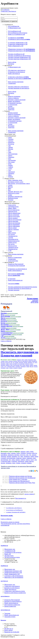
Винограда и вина (13, 193)
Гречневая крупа (13, 206)
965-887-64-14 (8, 628)
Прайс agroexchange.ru (15, 270)
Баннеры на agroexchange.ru (12, 601)
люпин (16, 362)
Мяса (9, 188)
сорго (2, 366)
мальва (25, 362)
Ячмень (10, 176)
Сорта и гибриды (13, 98)
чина (7, 368)
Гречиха (10, 141)
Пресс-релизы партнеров (15, 82)
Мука (10, 231)
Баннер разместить (10, 606)
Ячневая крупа (12, 249)
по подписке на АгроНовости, (14, 510)
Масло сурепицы (13, 229)
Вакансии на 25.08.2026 (11, 632)
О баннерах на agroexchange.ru (17, 269)
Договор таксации (13, 290)
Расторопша (12, 160)
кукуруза (7, 362)
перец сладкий (13, 363)
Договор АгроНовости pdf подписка (19, 55)
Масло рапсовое (13, 221)
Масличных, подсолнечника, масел (19, 183)
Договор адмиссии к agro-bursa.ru (18, 86)
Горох (10, 137)
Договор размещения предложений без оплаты (22, 287)
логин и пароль (29, 494)
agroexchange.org (5, 610)
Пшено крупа (12, 242)
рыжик (27, 365)
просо (31, 363)
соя (5, 366)
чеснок (35, 366)
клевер (30, 361)
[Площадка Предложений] (6, 311)
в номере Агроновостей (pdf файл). (16, 512)
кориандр (34, 361)
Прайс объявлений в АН (15, 46)
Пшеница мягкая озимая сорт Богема (20, 476)
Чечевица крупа (13, 247)
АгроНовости (4, 545)
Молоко (10, 149)
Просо (10, 155)
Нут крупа (11, 234)
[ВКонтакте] (31, 471)
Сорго (10, 168)
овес (36, 362)
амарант (19, 359)
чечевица (3, 368)
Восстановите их (20, 498)
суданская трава (10, 366)
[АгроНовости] (5, 9)
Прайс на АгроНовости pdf (16, 34)
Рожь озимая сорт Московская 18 (19, 481)
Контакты (11, 64)
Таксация (7, 613)
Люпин (10, 147)
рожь (23, 365)
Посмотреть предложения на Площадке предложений (19, 353)
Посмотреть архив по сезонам (10, 522)
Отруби (10, 237)
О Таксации (11, 278)
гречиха (15, 361)
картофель (25, 361)
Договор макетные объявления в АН (19, 59)
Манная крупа (12, 211)
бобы (26, 359)
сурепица (17, 366)
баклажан (30, 359)
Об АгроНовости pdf (14, 31)
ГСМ (9, 250)
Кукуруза (11, 144)
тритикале (23, 366)
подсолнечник (20, 363)
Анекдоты (11, 109)
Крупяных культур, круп (15, 182)
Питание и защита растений (16, 99)
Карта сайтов (12, 62)
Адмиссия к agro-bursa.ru (8, 11)
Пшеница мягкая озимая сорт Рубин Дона (22, 482)
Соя (9, 170)
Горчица (10, 139)
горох (6, 361)
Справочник (12, 83)
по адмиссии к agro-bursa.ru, (14, 508)
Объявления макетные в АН (21, 50)
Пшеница (11, 157)
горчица (11, 361)
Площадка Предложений (15, 264)
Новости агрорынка (14, 96)
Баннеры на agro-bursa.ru (19, 78)
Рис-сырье (11, 162)
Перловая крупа (13, 239)
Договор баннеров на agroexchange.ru (19, 288)
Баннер (14, 275)
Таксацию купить (9, 616)
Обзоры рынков (13, 113)
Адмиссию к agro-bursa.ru (18, 77)
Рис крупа (11, 244)
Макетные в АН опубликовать (13, 577)
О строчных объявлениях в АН (17, 42)
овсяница (3, 363)
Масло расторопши (14, 223)
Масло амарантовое (14, 213)
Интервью (11, 108)
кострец (3, 362)
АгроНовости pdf (16, 37)
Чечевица (11, 173)
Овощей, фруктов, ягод (15, 191)
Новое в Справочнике (15, 257)
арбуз (22, 359)
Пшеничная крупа (14, 241)
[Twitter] (33, 471)
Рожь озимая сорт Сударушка (18, 479)
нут (33, 362)
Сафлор (10, 167)
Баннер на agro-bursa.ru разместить (15, 592)
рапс (11, 365)
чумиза (11, 368)
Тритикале (11, 172)
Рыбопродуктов (13, 198)
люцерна (21, 362)
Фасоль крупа (12, 246)
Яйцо (10, 175)
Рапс (9, 158)
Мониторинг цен (9, 549)
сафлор (31, 365)
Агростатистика (13, 260)
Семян (10, 195)
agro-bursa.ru (4, 581)
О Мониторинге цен (14, 28)
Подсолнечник (12, 154)
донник (2, 361)
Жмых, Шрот (12, 208)
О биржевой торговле (14, 103)
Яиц (9, 190)
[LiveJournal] (37, 471)
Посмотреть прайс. (7, 515)
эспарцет (15, 368)
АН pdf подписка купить (12, 557)
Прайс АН (7, 554)
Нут (9, 150)
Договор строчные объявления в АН (19, 57)
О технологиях (12, 104)
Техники (10, 200)
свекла (35, 365)
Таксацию (13, 283)
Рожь (9, 163)
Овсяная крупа (12, 236)
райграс (8, 365)
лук (13, 362)
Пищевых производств (15, 196)
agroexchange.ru (5, 596)
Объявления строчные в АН (21, 49)
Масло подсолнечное (14, 219)
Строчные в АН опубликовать (13, 576)
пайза (7, 363)
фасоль (31, 366)
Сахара (10, 185)
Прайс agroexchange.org (15, 280)
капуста (20, 361)
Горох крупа (12, 205)
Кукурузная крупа (13, 210)
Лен (9, 145)
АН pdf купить (9, 555)
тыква (27, 366)
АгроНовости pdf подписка (19, 39)
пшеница (3, 365)
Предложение (16, 274)
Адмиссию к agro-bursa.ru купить (14, 591)
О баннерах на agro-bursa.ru (16, 72)
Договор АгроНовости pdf (16, 54)
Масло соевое (12, 228)
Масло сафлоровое (14, 226)
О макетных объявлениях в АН (17, 44)
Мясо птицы (12, 232)
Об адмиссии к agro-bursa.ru (16, 70)
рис (21, 365)
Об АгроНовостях (13, 26)
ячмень (20, 368)
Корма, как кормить (14, 101)
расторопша (16, 365)
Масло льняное (13, 218)
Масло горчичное (13, 215)
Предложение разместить (12, 604)
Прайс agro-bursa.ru (14, 73)
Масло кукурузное (14, 216)
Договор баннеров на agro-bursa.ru (18, 88)
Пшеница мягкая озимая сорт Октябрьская (22, 478)
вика (35, 359)
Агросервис (32, 298)
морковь (30, 362)
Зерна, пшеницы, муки (15, 180)
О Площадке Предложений (16, 265)
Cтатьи (10, 106)
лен (11, 362)
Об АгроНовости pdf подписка (17, 33)
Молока (10, 186)
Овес (9, 152)
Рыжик (10, 165)
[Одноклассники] (35, 471)
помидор (27, 363)
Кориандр (11, 142)
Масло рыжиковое (14, 224)
